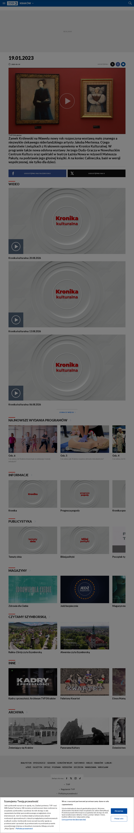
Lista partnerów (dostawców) (74, 820)
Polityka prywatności (24, 828)
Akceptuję (119, 811)
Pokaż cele (119, 818)
